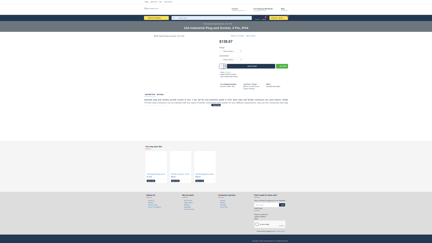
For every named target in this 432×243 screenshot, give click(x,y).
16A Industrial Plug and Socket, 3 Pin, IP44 (157, 174)
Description (150, 94)
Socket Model (223, 56)
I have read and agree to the (270, 231)
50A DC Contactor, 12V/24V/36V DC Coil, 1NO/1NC (181, 174)
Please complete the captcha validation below (261, 216)
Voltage (221, 47)
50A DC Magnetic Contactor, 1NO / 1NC (205, 174)
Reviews (160, 94)
